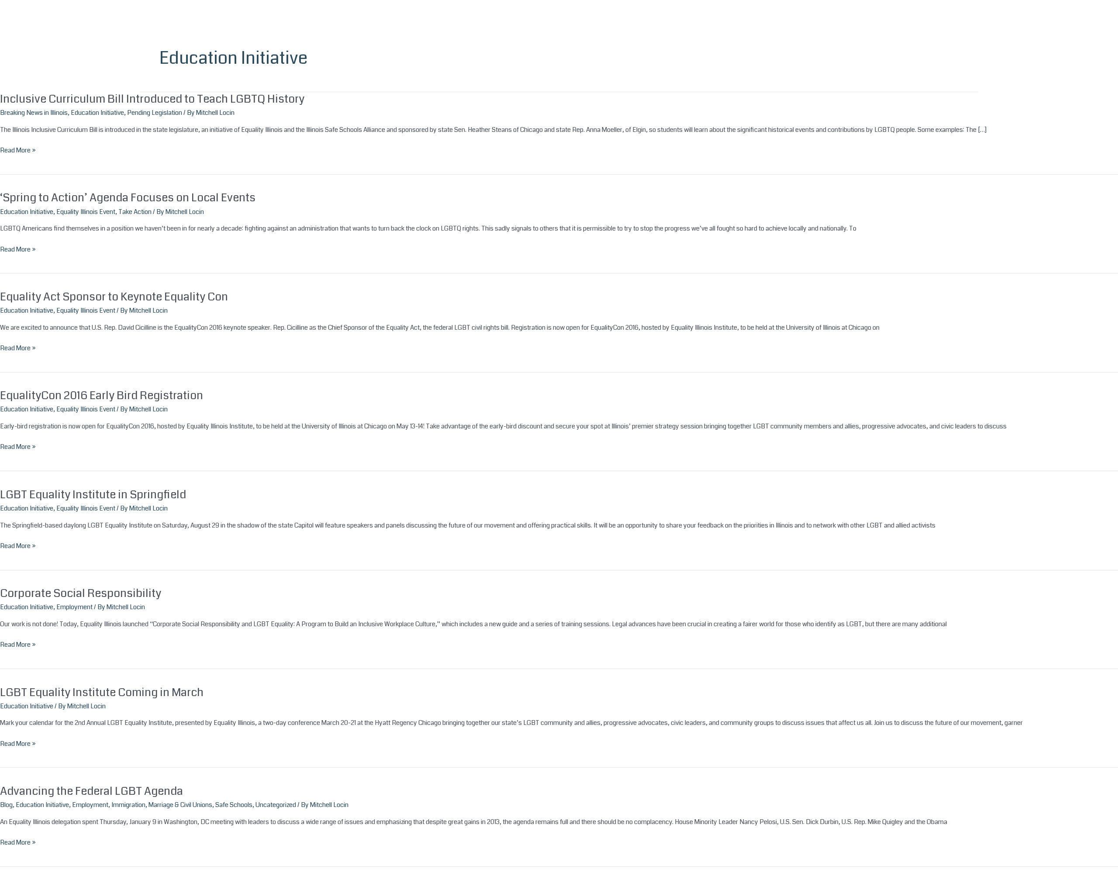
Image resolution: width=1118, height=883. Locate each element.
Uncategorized (275, 805)
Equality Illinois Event (85, 212)
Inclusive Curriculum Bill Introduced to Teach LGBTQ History (152, 99)
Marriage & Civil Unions (180, 805)
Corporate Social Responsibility (80, 593)
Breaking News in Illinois (34, 112)
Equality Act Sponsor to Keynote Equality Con (114, 297)
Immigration (128, 805)
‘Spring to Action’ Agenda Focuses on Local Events (127, 198)
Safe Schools (233, 805)
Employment (74, 607)
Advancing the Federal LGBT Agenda (91, 791)
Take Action (135, 212)
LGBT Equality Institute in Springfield (93, 494)
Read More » (18, 150)
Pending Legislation (154, 112)
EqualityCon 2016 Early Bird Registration (101, 395)
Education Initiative (97, 112)
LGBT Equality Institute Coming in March (102, 692)
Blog (6, 805)
